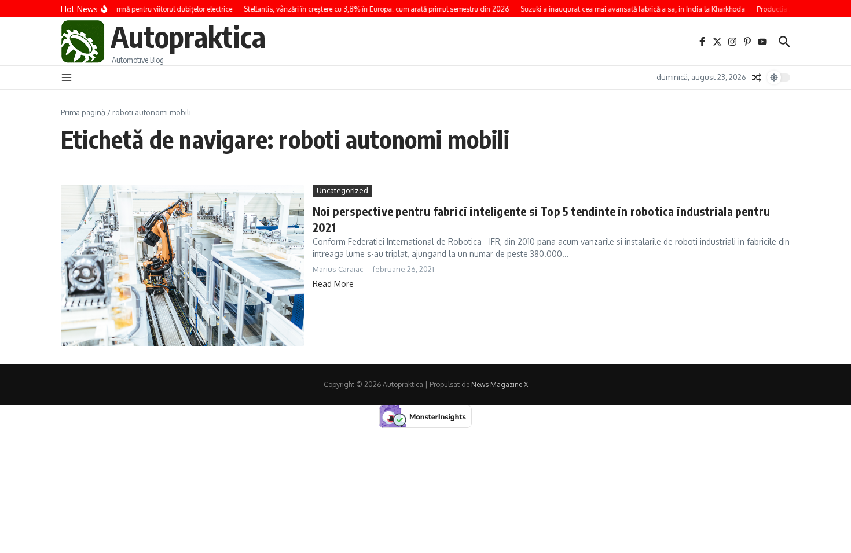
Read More (333, 284)
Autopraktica (188, 36)
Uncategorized (342, 190)
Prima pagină (83, 112)
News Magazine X (499, 384)
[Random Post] (756, 77)
